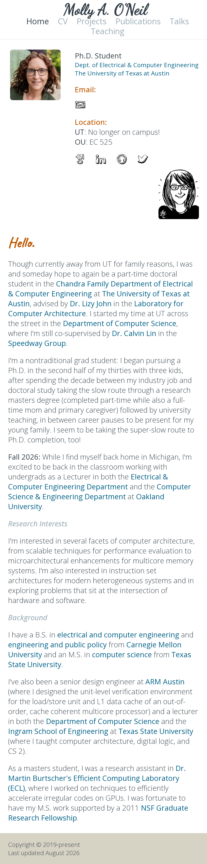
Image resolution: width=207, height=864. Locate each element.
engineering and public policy (57, 645)
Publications (138, 21)
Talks (179, 21)
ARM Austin (165, 682)
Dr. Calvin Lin (134, 333)
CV (63, 21)
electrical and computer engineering (118, 635)
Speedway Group (37, 343)
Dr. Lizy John (91, 303)
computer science (122, 654)
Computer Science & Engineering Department (99, 491)
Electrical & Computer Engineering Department (88, 482)
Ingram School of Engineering (58, 731)
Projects (92, 21)
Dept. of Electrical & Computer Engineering (137, 65)
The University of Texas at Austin (122, 73)
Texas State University (155, 731)
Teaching (107, 31)
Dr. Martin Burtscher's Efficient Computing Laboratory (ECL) (97, 778)
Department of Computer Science (119, 323)
